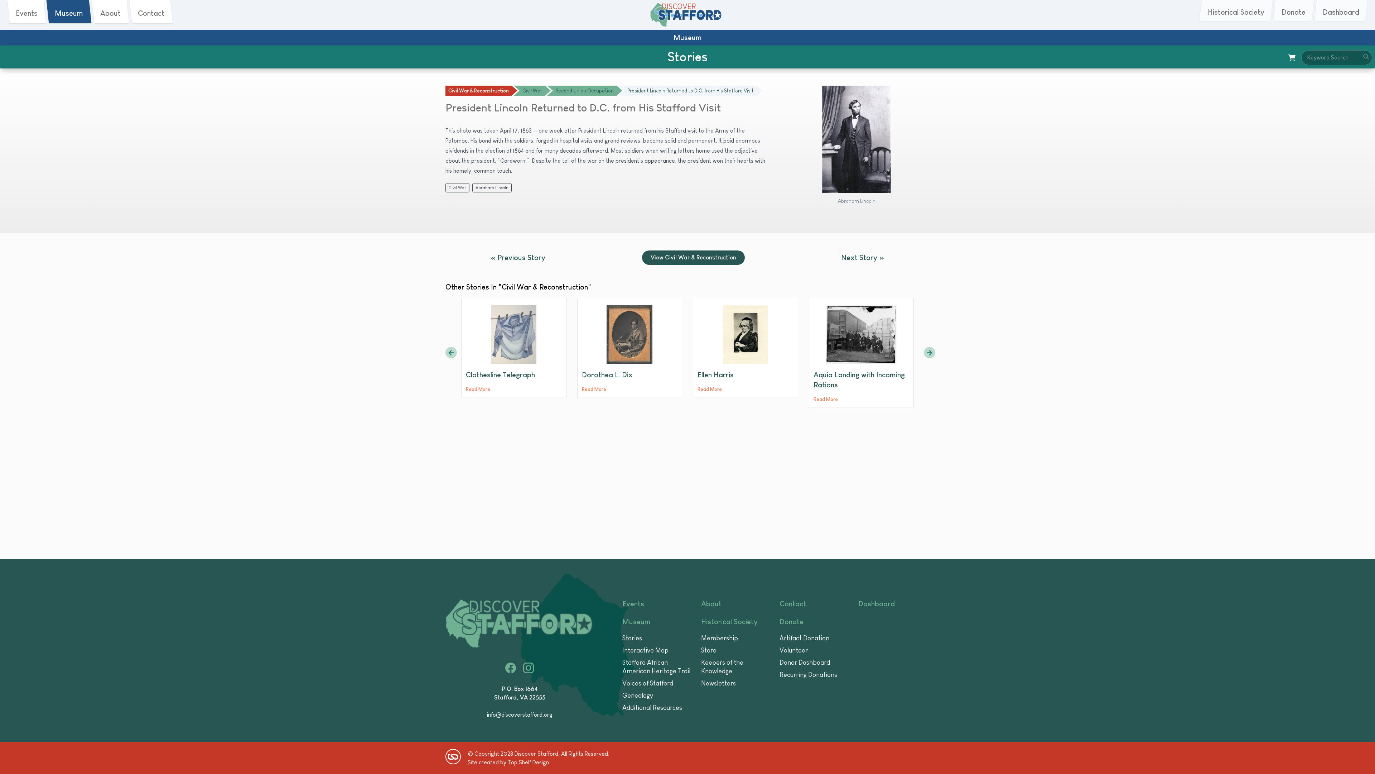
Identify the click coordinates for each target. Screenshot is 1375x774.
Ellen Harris (716, 375)
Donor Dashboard (805, 662)
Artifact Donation (804, 638)
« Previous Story (518, 258)
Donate (792, 622)
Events (633, 604)
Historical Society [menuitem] (1236, 12)
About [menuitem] (110, 13)
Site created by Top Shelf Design (508, 762)
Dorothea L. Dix (607, 375)
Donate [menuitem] (1294, 12)
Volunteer (794, 650)
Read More (478, 389)
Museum (636, 622)
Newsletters (718, 683)
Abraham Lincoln (492, 187)
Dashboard (876, 604)
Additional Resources (652, 707)
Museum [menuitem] (69, 13)
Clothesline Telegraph (500, 375)
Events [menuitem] (27, 13)
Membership (719, 638)
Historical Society (729, 622)
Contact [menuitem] (151, 13)
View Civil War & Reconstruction (693, 257)
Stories (632, 638)
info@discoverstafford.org (520, 715)
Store (709, 650)
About (711, 604)
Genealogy (637, 695)
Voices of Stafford (647, 683)
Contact (793, 604)
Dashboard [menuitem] (1341, 12)
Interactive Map (645, 650)
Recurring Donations (808, 674)
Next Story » (862, 258)
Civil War (457, 187)
